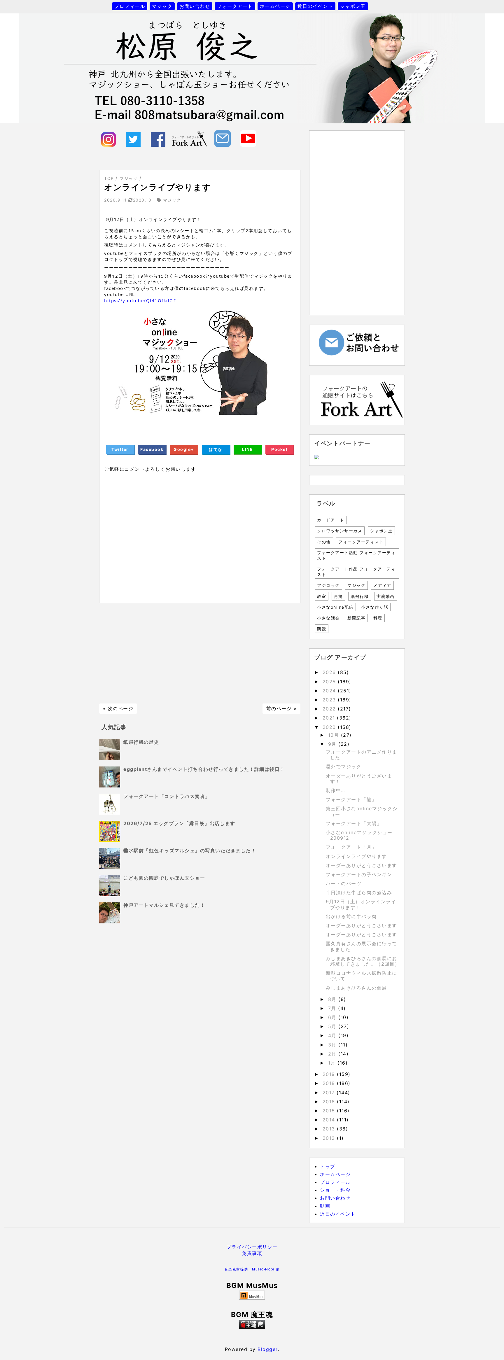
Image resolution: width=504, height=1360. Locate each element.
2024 (330, 691)
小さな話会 (328, 617)
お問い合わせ (194, 6)
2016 (330, 1102)
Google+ (184, 449)
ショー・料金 (335, 1190)
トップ (327, 1166)
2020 (330, 727)
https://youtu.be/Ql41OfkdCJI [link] (140, 300)
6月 (333, 1017)
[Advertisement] (199, 653)
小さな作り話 (374, 607)
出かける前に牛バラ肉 (351, 916)
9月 (333, 744)
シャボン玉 (353, 6)
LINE (247, 449)
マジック (162, 6)
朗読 (321, 628)
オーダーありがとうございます (361, 865)
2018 (330, 1083)
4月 (333, 1035)
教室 (321, 596)
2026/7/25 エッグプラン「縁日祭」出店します (179, 823)
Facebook (151, 449)
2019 (330, 1074)
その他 (324, 541)
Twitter (120, 449)
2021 (330, 718)
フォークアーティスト (361, 541)
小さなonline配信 (335, 607)
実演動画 (386, 596)
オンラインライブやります (356, 856)
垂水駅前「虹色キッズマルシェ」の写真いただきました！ (189, 850)
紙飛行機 (360, 596)
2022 (330, 709)
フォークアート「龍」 (351, 799)
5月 (333, 1026)
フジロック (328, 585)
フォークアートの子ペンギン (359, 874)
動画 (325, 1206)
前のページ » (281, 708)
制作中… (335, 790)
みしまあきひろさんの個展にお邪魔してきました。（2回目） (363, 961)
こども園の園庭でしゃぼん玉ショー (164, 878)
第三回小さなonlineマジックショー (362, 811)
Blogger (268, 1349)
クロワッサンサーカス (339, 530)
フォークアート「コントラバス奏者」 (166, 796)
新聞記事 (356, 617)
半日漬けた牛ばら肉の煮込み (359, 892)
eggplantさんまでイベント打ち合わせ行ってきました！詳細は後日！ (204, 769)
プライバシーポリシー (252, 1247)
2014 (330, 1120)
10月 (334, 735)
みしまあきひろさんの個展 (356, 988)
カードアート (330, 519)
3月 (333, 1045)
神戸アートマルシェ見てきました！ (164, 905)
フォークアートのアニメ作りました (361, 754)
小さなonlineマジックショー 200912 (362, 835)
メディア (382, 585)
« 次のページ (118, 708)
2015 (330, 1111)
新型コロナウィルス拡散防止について (361, 975)
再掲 (338, 596)
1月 (333, 1063)
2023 (330, 700)
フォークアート (235, 6)
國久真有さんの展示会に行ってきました (361, 946)
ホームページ (275, 6)
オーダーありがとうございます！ (359, 778)
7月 (333, 1008)
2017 (330, 1092)
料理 (377, 617)
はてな (216, 449)
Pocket (279, 449)
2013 (330, 1129)
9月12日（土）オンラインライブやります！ (361, 904)
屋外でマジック (344, 766)
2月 (333, 1054)
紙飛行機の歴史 (141, 742)
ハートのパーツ (344, 883)
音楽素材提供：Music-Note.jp (252, 1269)
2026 (330, 672)
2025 (330, 682)
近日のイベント (315, 6)
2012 (330, 1138)
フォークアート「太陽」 (354, 823)
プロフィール (129, 6)
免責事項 (252, 1253)
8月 (333, 999)
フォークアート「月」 (351, 847)
